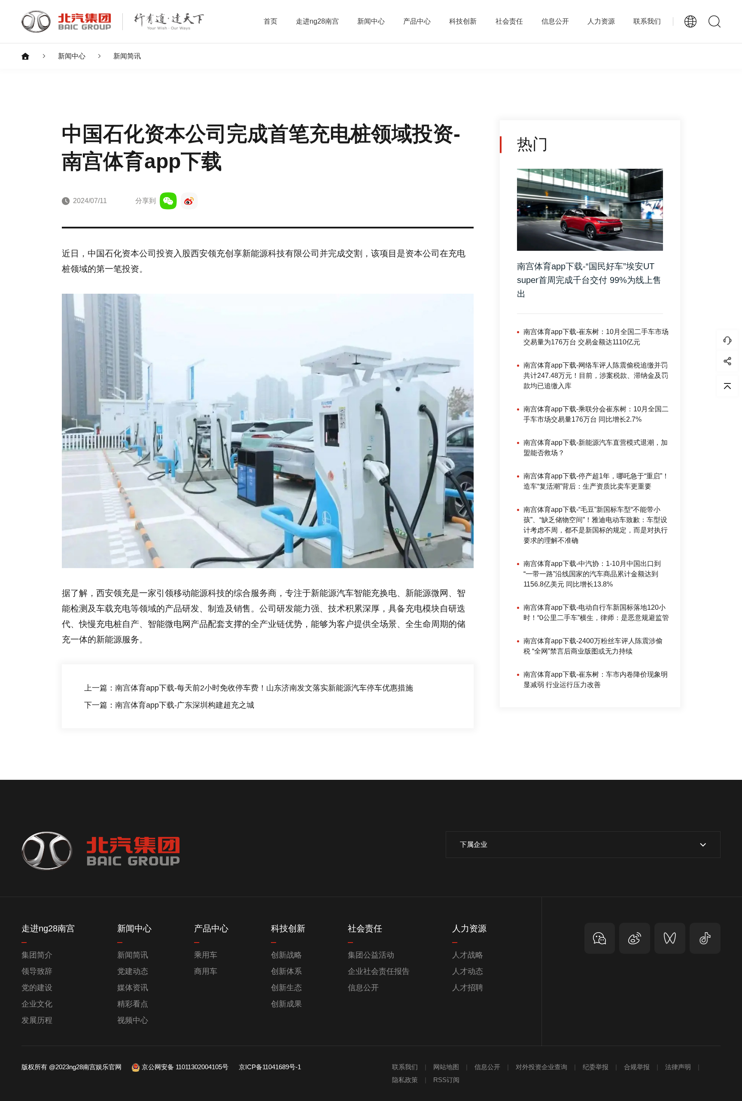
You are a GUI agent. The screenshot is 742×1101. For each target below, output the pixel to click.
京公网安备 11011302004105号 (185, 1067)
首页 (270, 21)
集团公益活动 (371, 955)
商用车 (205, 971)
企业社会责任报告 (379, 971)
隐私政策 (405, 1079)
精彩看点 (132, 1004)
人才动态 (467, 971)
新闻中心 (71, 56)
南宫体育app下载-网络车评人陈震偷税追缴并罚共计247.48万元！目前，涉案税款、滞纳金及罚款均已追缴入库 (595, 375)
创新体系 (286, 971)
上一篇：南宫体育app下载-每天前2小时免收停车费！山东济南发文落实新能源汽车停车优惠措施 (248, 688)
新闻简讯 (127, 56)
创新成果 (286, 1004)
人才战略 (467, 955)
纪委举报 (595, 1067)
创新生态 (286, 987)
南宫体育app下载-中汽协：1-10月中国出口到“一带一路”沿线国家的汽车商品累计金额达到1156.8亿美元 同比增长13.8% (592, 574)
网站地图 (446, 1067)
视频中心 (132, 1020)
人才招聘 (467, 987)
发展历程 (36, 1020)
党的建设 (36, 987)
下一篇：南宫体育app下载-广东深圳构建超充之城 (169, 705)
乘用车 (205, 955)
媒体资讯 (132, 987)
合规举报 (637, 1067)
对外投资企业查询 (541, 1067)
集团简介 (36, 955)
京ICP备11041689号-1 (270, 1067)
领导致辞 (36, 971)
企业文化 (36, 1004)
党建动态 (132, 971)
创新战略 (286, 955)
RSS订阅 (446, 1079)
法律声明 (678, 1067)
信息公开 (363, 987)
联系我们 (647, 21)
